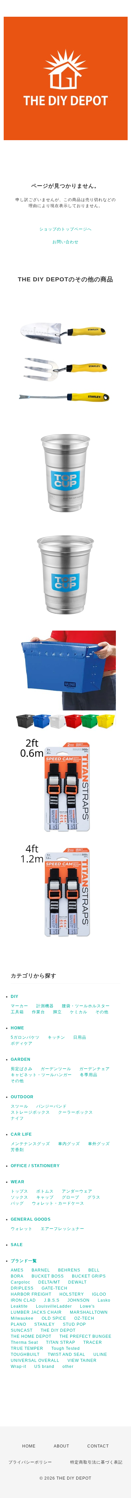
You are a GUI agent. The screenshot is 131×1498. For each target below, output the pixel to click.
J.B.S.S (51, 1300)
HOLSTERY (71, 1294)
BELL (94, 1270)
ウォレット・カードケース (58, 1203)
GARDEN (21, 1059)
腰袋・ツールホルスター (86, 1006)
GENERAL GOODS (31, 1219)
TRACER (92, 1342)
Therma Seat (24, 1342)
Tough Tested (65, 1348)
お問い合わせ (65, 242)
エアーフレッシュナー (62, 1228)
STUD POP (74, 1324)
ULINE (100, 1354)
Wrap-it (18, 1366)
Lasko (104, 1300)
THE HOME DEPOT (31, 1336)
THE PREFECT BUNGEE (85, 1336)
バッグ (17, 1203)
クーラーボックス (75, 1112)
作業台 (38, 1012)
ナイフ (17, 1118)
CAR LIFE (21, 1134)
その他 (101, 1012)
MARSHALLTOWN (89, 1312)
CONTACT (98, 1446)
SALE (17, 1244)
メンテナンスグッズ (30, 1143)
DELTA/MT (49, 1282)
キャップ (45, 1197)
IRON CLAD (23, 1300)
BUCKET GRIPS (89, 1276)
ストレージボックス (30, 1112)
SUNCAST (22, 1330)
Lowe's (87, 1306)
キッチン (56, 1037)
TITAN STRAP (60, 1342)
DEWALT (77, 1282)
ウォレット (22, 1228)
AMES (17, 1270)
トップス (19, 1191)
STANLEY (44, 1324)
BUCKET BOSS (48, 1276)
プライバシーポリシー (30, 1462)
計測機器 (45, 1006)
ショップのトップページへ (65, 229)
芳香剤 (17, 1149)
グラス (93, 1197)
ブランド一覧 (24, 1260)
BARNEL (41, 1270)
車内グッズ (69, 1143)
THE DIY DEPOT (58, 1330)
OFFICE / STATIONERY (35, 1165)
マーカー (19, 1006)
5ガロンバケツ (25, 1037)
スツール (19, 1106)
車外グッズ (99, 1143)
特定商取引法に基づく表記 (96, 1462)
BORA (17, 1276)
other (68, 1366)
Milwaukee (22, 1318)
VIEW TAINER (82, 1360)
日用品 (79, 1037)
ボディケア (22, 1043)
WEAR (18, 1182)
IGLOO (99, 1294)
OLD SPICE (54, 1318)
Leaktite (19, 1306)
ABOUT (61, 1446)
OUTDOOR (22, 1097)
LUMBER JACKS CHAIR (36, 1312)
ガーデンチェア (94, 1068)
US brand (44, 1366)
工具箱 (17, 1012)
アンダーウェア (77, 1191)
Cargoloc (20, 1282)
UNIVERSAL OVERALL (35, 1360)
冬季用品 (88, 1074)
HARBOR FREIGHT (31, 1294)
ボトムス (45, 1191)
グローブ (70, 1197)
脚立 (57, 1012)
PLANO (18, 1324)
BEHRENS (69, 1270)
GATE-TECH (55, 1288)
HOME (17, 1028)
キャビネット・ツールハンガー (41, 1074)
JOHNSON (79, 1300)
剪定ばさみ (22, 1068)
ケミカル (78, 1012)
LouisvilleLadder (54, 1306)
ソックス (19, 1197)
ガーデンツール (56, 1068)
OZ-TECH (84, 1318)
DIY (14, 996)
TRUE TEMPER (27, 1348)
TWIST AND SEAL (66, 1354)
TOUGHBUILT (25, 1354)
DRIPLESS (22, 1288)
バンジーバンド (51, 1106)
